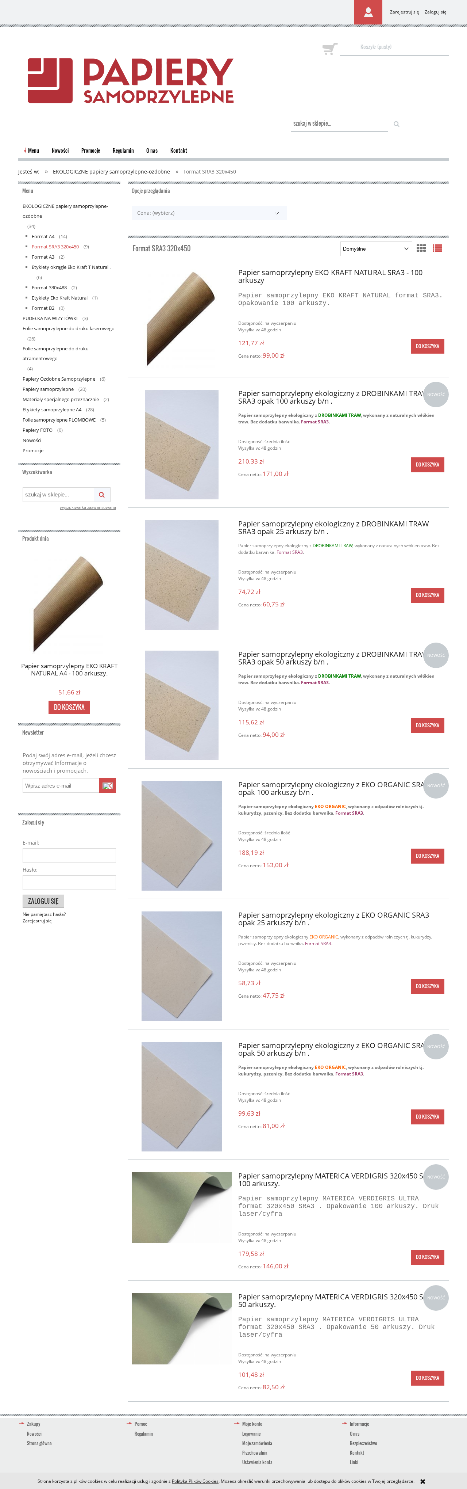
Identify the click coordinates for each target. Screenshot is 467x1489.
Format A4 (43, 236)
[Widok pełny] (437, 248)
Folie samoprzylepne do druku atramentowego (56, 353)
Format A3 (43, 257)
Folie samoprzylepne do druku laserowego (69, 328)
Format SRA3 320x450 (55, 246)
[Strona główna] (130, 76)
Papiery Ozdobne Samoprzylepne (59, 379)
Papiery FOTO (38, 430)
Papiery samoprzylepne (48, 389)
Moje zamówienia (257, 1443)
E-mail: (31, 842)
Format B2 (43, 308)
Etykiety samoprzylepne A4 (52, 409)
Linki (354, 1462)
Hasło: (30, 869)
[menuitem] (34, 150)
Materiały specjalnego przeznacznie (61, 399)
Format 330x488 (49, 287)
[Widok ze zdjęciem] (421, 248)
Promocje (33, 450)
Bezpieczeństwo (363, 1443)
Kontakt (357, 1453)
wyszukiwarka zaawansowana (88, 507)
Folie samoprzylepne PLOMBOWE (59, 419)
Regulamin (144, 1434)
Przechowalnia (254, 1453)
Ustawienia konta (257, 1462)
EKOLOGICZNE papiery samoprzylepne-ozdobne (65, 211)
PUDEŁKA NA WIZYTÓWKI (50, 318)
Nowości (32, 440)
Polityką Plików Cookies (195, 1481)
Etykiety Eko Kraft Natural (60, 297)
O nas (354, 1434)
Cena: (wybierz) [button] (155, 212)
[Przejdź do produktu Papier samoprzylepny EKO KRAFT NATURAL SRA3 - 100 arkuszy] (182, 319)
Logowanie (251, 1434)
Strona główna (39, 1443)
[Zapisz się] (107, 785)
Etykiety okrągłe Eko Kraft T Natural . (71, 267)
